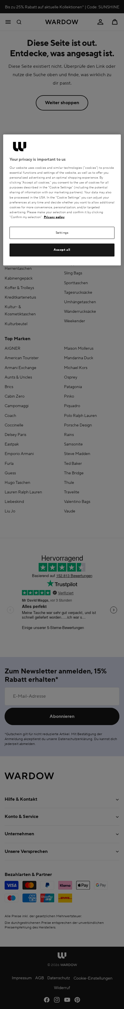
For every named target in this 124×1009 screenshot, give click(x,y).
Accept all (62, 250)
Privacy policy (54, 217)
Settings (62, 233)
